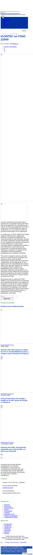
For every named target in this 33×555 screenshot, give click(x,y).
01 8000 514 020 (7, 487)
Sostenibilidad (8, 508)
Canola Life (7, 527)
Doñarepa (7, 528)
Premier (6, 533)
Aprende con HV (9, 514)
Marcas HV (7, 506)
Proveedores (8, 511)
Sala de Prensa (9, 345)
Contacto (7, 512)
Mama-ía (7, 532)
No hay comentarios (10, 46)
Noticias (15, 43)
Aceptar (25, 553)
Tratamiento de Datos (11, 517)
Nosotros (7, 505)
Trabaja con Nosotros (11, 515)
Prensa (6, 509)
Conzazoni (7, 530)
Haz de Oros (8, 524)
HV (2, 357)
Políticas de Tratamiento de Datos (11, 553)
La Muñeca (7, 525)
